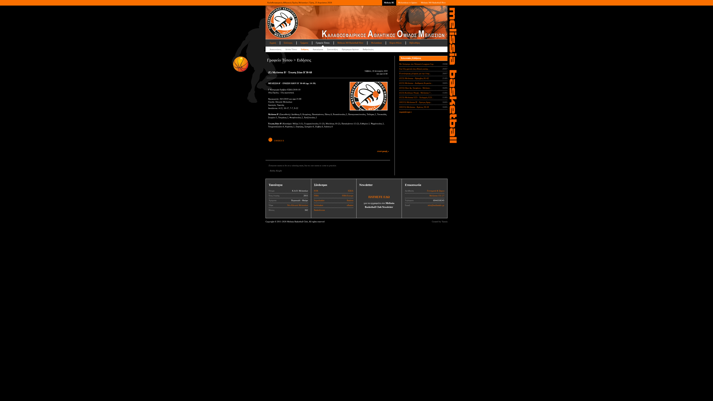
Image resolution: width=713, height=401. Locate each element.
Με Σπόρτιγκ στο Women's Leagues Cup (416, 64)
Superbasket (319, 200)
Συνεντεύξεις (332, 49)
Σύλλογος (288, 43)
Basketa (350, 200)
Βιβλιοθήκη (414, 43)
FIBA (316, 195)
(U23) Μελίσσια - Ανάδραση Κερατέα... (416, 83)
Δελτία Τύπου (291, 49)
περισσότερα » (405, 112)
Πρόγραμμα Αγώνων (350, 49)
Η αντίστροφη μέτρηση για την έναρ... (415, 73)
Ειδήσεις (305, 49)
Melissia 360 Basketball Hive (433, 2)
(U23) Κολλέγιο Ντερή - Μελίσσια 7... (415, 93)
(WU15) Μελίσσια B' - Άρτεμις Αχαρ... (415, 102)
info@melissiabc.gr (436, 205)
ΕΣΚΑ (350, 191)
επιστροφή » (383, 151)
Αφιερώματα (318, 49)
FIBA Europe (347, 195)
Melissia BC (389, 2)
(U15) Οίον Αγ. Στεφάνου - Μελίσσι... (415, 88)
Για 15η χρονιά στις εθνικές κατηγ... (414, 69)
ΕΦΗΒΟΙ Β (279, 141)
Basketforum (319, 210)
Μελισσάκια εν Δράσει (407, 2)
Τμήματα (304, 43)
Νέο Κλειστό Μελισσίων (297, 205)
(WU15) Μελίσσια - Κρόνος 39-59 (414, 107)
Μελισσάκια (376, 43)
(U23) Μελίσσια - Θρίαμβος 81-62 (414, 78)
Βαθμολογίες (368, 49)
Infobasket (318, 205)
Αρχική (272, 43)
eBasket (350, 205)
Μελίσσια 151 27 (436, 195)
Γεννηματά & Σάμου (435, 191)
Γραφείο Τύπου (323, 43)
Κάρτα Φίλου (396, 43)
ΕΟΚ (316, 191)
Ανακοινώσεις (275, 49)
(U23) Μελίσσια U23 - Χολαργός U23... (416, 97)
